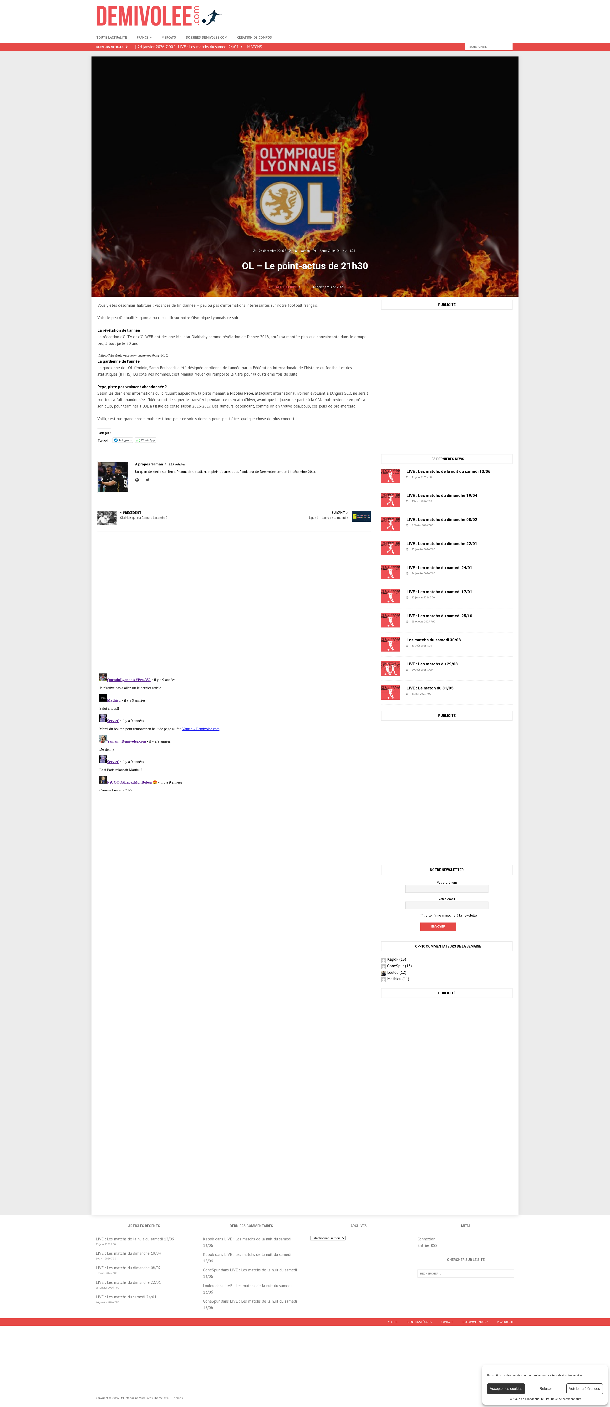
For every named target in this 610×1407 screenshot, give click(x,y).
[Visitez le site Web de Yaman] (138, 480)
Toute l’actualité (111, 37)
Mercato (169, 37)
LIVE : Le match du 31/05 (430, 688)
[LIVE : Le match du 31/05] (390, 692)
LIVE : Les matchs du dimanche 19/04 (442, 495)
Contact (447, 1322)
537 (443, 501)
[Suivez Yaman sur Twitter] (147, 480)
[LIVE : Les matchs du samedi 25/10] (390, 620)
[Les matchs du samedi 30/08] (390, 644)
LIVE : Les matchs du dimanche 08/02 (442, 519)
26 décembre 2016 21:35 (275, 251)
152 (446, 597)
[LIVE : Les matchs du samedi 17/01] (390, 596)
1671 (447, 621)
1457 (443, 693)
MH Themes (175, 1398)
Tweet (103, 440)
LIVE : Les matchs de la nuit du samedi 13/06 (448, 471)
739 (444, 525)
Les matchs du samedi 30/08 (434, 639)
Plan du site (505, 1322)
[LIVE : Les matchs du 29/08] (390, 668)
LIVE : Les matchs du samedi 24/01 (439, 567)
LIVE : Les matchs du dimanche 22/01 (442, 543)
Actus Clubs (328, 251)
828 (352, 251)
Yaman (305, 251)
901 (443, 477)
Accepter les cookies (506, 1389)
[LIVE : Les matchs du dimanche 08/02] (390, 524)
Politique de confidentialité (526, 1399)
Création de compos (254, 37)
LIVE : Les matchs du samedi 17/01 (439, 591)
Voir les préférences (584, 1389)
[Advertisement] (427, 15)
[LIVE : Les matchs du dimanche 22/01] (390, 548)
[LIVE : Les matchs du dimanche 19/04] (390, 500)
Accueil (393, 1322)
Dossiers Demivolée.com (206, 37)
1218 (444, 645)
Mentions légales (419, 1322)
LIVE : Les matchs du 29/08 (432, 664)
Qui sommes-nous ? (475, 1322)
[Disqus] (234, 602)
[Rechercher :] (489, 46)
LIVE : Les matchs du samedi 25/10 (439, 615)
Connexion (426, 1239)
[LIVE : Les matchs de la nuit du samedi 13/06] (390, 476)
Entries (427, 1245)
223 (446, 549)
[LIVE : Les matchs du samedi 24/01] (390, 572)
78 (444, 669)
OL (338, 251)
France (142, 37)
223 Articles (177, 464)
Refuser (545, 1389)
